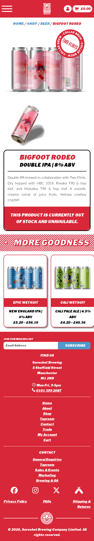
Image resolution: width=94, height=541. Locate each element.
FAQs (47, 501)
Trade (47, 429)
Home (47, 403)
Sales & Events (47, 470)
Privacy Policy (15, 501)
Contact (47, 424)
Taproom (47, 419)
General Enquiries (47, 459)
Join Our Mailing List (18, 339)
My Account (47, 434)
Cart (47, 440)
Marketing (47, 475)
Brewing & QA (47, 480)
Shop (47, 413)
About (47, 408)
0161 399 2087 (48, 390)
